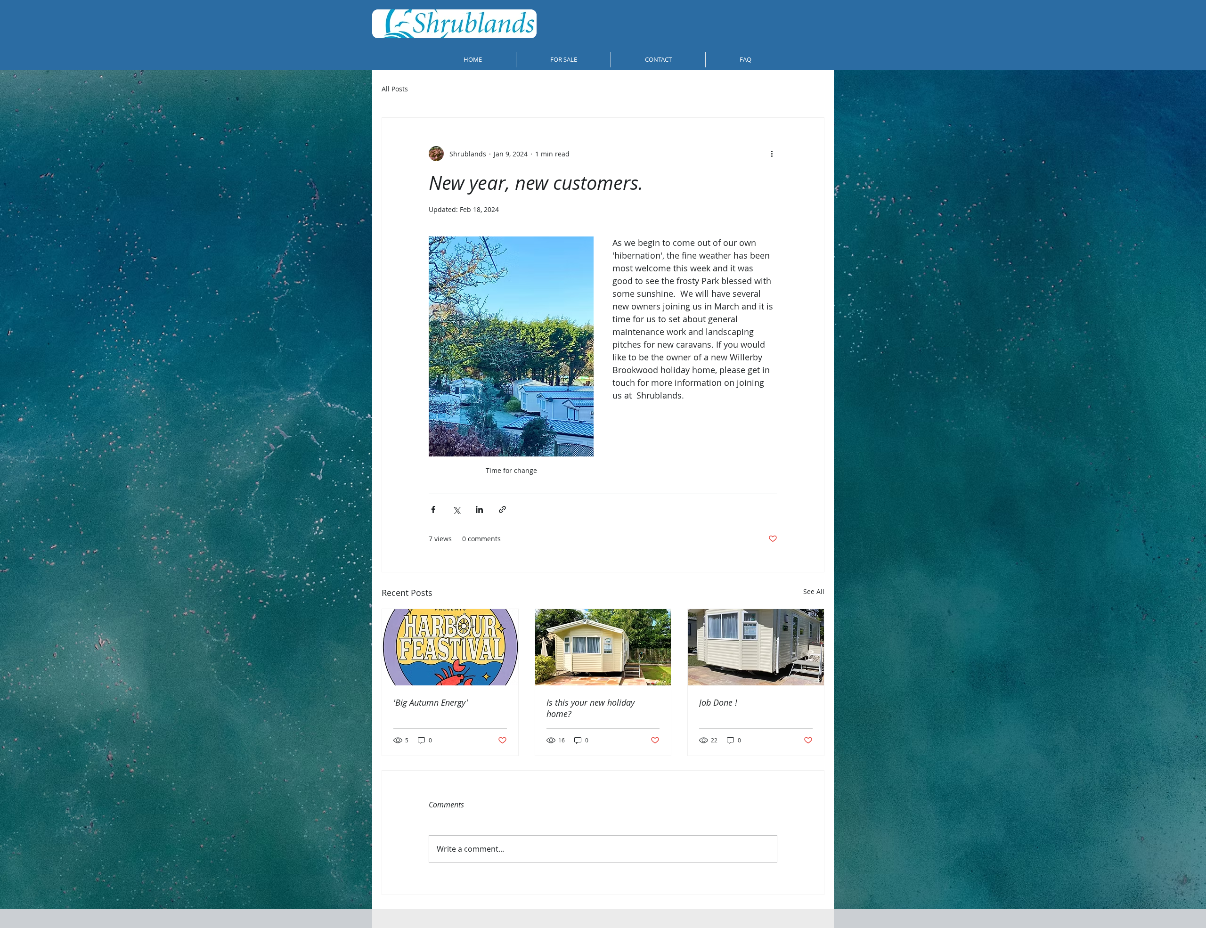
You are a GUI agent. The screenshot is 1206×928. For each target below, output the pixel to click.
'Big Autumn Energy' (430, 702)
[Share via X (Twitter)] (456, 509)
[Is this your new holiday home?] (603, 647)
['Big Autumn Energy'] (450, 647)
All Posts (395, 88)
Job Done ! (718, 702)
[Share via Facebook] (433, 509)
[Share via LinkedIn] (479, 509)
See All (813, 591)
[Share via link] (502, 509)
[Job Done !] (756, 647)
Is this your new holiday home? (590, 708)
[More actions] (771, 153)
